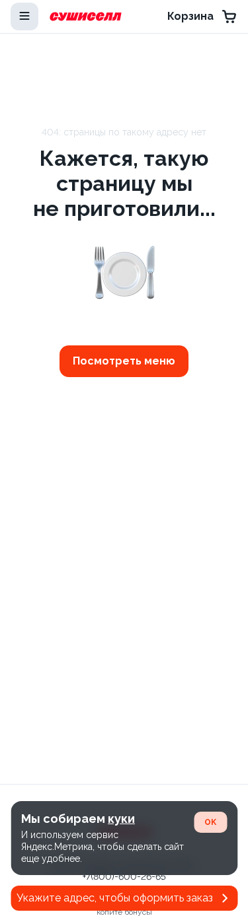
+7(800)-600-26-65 (124, 876)
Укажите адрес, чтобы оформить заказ (115, 898)
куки (121, 819)
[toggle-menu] (24, 16)
